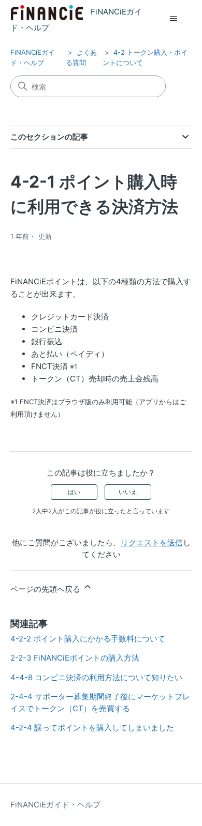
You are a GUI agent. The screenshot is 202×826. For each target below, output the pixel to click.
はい (74, 492)
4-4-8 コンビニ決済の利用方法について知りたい (96, 677)
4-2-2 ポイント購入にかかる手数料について (87, 639)
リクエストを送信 (152, 542)
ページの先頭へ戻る (46, 589)
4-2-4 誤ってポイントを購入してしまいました (92, 727)
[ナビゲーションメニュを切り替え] (173, 18)
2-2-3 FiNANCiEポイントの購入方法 (74, 658)
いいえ (128, 492)
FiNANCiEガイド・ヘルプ (55, 804)
